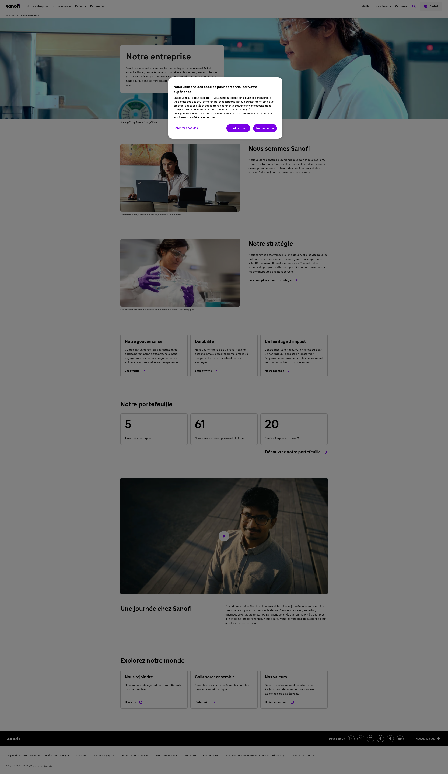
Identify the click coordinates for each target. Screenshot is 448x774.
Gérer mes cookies (186, 128)
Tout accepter (265, 128)
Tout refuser (238, 128)
